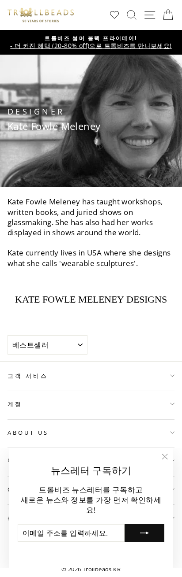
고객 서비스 (28, 376)
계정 (15, 404)
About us (28, 432)
